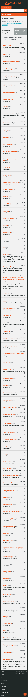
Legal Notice (4, 692)
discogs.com (5, 25)
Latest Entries (6, 7)
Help (2, 674)
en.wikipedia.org (11, 23)
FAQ (2, 677)
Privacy (3, 695)
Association (4, 680)
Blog (2, 671)
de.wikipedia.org (18, 23)
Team (2, 683)
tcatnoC (3, 689)
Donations (4, 686)
